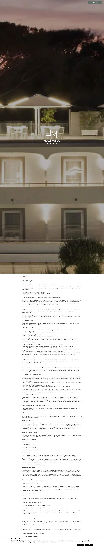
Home (23, 276)
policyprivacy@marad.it (27, 312)
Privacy (27, 276)
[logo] (52, 136)
